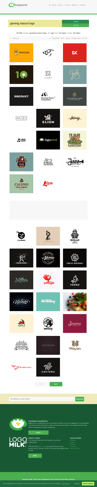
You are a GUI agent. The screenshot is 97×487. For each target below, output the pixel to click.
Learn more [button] (65, 483)
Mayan (67, 350)
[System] (48, 367)
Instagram (73, 446)
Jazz (67, 167)
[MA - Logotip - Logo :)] (48, 52)
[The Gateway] (21, 345)
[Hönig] (75, 118)
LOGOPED (15, 191)
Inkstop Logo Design (43, 240)
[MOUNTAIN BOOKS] (48, 96)
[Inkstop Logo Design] (48, 236)
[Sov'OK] (48, 280)
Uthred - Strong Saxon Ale (70, 240)
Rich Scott (42, 446)
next (55, 384)
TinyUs (14, 328)
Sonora (67, 328)
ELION (41, 123)
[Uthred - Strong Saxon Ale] (75, 236)
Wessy (41, 328)
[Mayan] (75, 345)
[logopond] (48, 140)
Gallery (54, 5)
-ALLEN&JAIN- (70, 101)
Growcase (15, 169)
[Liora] (48, 74)
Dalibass (42, 265)
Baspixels (42, 169)
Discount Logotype (18, 101)
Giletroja (42, 191)
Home (28, 5)
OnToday (42, 306)
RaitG (41, 82)
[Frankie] (75, 74)
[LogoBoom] (21, 236)
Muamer (42, 60)
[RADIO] (21, 118)
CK (66, 58)
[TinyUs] (21, 323)
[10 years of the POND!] (21, 74)
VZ (66, 263)
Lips (40, 189)
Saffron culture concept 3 (69, 306)
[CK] (75, 52)
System (41, 372)
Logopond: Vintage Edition (71, 144)
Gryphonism (43, 167)
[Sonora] (75, 323)
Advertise (72, 479)
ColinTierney (70, 82)
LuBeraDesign (70, 147)
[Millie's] (21, 280)
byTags (76, 21)
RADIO (14, 123)
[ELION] (48, 118)
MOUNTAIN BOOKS (43, 101)
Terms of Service (55, 479)
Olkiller (41, 287)
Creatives (68, 5)
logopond (42, 145)
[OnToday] (48, 301)
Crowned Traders (17, 167)
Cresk (41, 331)
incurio (41, 350)
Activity (60, 5)
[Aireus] (48, 258)
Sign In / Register (80, 5)
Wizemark (69, 309)
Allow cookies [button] (88, 483)
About (38, 432)
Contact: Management (43, 479)
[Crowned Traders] (21, 162)
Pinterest (73, 444)
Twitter (72, 442)
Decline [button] (77, 483)
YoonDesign (43, 147)
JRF (13, 60)
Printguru (15, 58)
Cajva (41, 243)
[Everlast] (21, 367)
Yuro (14, 82)
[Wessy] (48, 323)
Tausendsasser (43, 352)
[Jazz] (75, 162)
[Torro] (75, 280)
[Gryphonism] (48, 162)
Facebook (73, 440)
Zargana (15, 263)
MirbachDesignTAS (72, 243)
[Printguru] (21, 52)
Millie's (14, 285)
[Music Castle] (21, 140)
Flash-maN (16, 374)
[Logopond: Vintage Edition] (75, 140)
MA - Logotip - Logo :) (43, 57)
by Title (75, 25)
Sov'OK (41, 285)
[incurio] (48, 345)
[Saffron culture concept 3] (75, 301)
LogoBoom (14, 241)
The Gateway (16, 350)
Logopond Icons (75, 448)
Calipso (14, 189)
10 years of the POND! (17, 79)
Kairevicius (15, 103)
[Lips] (48, 183)
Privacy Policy (64, 479)
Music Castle (15, 145)
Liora (41, 79)
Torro (67, 285)
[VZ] (75, 258)
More (35, 456)
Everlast (15, 372)
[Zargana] (21, 258)
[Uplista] (21, 301)
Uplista (14, 306)
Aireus (41, 263)
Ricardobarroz (17, 147)
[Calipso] (21, 183)
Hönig (67, 123)
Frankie (68, 79)
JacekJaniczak (43, 103)
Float (28, 59)
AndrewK (42, 125)
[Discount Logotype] (21, 96)
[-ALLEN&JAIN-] (75, 96)
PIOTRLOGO (16, 125)
